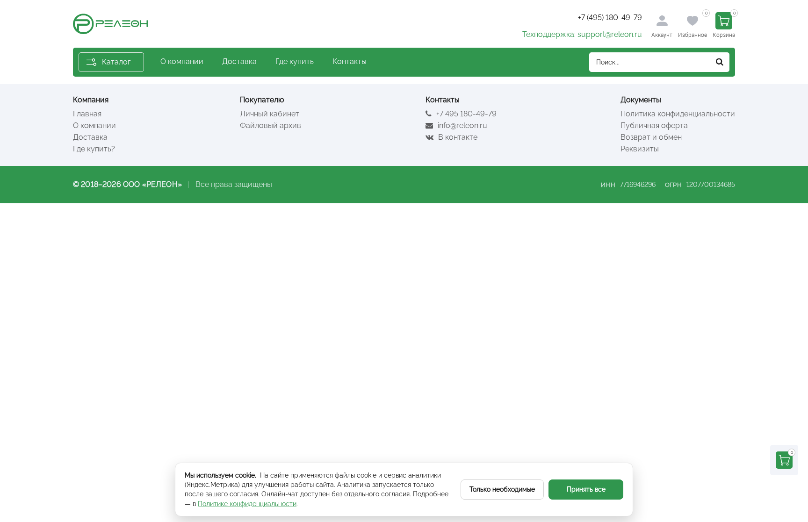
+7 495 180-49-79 (465, 113)
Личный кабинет (269, 113)
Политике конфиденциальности (247, 504)
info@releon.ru (461, 125)
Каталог (116, 61)
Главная (87, 113)
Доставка (239, 61)
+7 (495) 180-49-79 (610, 17)
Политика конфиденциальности (677, 113)
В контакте (456, 137)
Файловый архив (270, 125)
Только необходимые (502, 489)
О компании (181, 61)
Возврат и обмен (651, 137)
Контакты (349, 61)
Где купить (294, 61)
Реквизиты (639, 148)
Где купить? (94, 148)
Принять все (586, 489)
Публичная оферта (654, 125)
